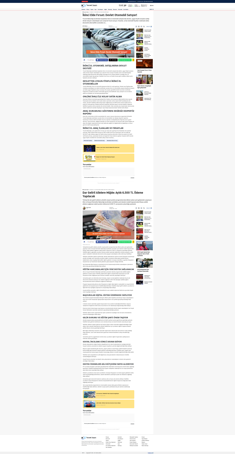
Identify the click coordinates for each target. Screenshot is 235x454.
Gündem (83, 9)
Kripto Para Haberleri (111, 442)
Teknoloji (110, 9)
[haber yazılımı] (150, 452)
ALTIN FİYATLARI (140, 1)
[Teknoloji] (144, 63)
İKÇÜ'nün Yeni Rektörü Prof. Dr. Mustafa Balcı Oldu (147, 36)
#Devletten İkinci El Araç (112, 140)
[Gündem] (144, 79)
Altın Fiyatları (133, 440)
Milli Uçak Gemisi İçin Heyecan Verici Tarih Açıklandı (143, 253)
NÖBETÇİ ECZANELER (149, 1)
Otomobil (120, 9)
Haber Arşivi (144, 444)
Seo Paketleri (109, 447)
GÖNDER (132, 177)
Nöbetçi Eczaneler (134, 445)
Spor (96, 9)
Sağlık (105, 9)
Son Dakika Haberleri (111, 445)
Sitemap (120, 445)
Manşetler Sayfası (134, 437)
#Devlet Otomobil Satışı (99, 140)
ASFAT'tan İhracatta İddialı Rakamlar (147, 93)
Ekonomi (115, 9)
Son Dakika (125, 9)
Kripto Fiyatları (133, 442)
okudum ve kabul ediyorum (95, 177)
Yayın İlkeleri (144, 438)
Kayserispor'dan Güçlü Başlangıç (147, 99)
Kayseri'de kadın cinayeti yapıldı (147, 30)
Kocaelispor (100, 9)
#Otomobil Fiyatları (88, 140)
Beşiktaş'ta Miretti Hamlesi (148, 282)
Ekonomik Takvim (134, 444)
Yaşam (91, 9)
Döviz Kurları (133, 438)
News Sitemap (145, 445)
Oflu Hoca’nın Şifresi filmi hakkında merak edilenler (147, 231)
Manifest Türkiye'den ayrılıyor (146, 49)
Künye (143, 437)
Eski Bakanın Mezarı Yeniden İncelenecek (147, 55)
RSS (84, 452)
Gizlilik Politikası (145, 440)
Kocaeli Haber (86, 12)
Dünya (87, 9)
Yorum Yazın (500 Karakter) (88, 166)
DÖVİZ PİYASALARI (132, 1)
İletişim (143, 442)
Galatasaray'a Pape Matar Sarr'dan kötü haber (147, 277)
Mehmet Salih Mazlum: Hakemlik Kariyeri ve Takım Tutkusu (148, 43)
